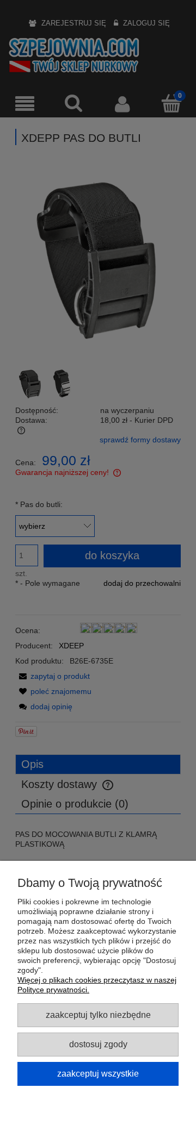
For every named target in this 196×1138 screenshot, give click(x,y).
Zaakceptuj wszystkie (98, 1073)
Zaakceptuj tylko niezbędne (98, 1015)
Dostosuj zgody (98, 1044)
